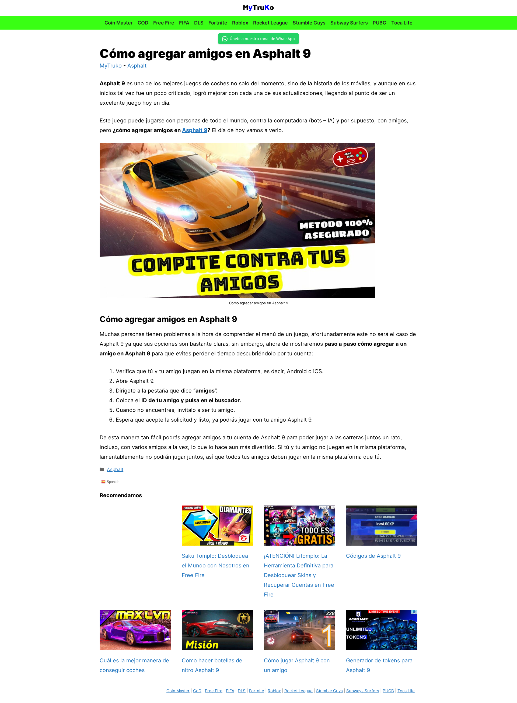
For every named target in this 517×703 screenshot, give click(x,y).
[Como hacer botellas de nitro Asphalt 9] (217, 645)
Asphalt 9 (194, 130)
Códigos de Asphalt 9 (373, 556)
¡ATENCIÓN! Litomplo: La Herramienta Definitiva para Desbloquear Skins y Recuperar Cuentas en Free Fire (299, 575)
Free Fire (163, 23)
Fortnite (217, 23)
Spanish (112, 481)
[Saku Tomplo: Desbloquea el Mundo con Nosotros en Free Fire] (217, 541)
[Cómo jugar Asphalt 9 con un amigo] (299, 645)
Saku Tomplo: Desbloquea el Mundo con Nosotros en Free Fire (215, 565)
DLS (199, 23)
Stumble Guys (309, 23)
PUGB (388, 690)
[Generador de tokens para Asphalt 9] (381, 645)
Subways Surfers (362, 690)
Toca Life (402, 23)
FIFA (184, 23)
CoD (197, 690)
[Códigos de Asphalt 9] (381, 541)
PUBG (379, 23)
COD (143, 23)
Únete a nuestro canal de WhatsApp (262, 38)
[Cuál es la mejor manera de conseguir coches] (135, 645)
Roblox (240, 23)
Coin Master (118, 23)
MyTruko (111, 65)
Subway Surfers (349, 23)
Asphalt (136, 65)
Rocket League (270, 23)
